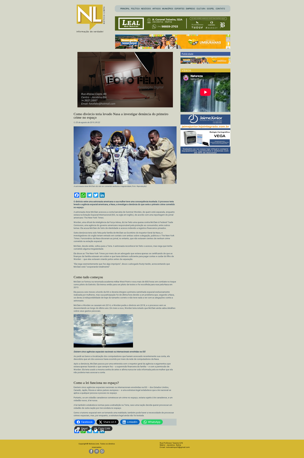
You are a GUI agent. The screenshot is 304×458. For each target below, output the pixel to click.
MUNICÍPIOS (167, 8)
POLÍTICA (135, 8)
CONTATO (220, 8)
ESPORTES (179, 8)
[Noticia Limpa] (92, 18)
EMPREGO (190, 8)
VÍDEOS (186, 70)
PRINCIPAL (125, 8)
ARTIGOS (156, 8)
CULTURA (200, 8)
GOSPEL (210, 8)
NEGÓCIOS (146, 8)
